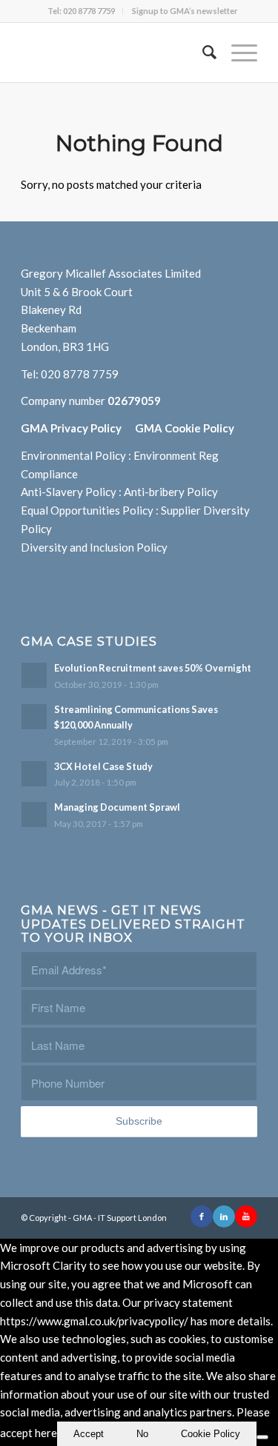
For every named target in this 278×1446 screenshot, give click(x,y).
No (142, 1433)
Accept (88, 1433)
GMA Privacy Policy (78, 428)
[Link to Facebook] (202, 1216)
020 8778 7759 (80, 374)
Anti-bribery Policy (171, 491)
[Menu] (236, 52)
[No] (262, 1437)
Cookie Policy (210, 1433)
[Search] (202, 52)
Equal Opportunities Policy (87, 510)
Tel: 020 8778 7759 (81, 11)
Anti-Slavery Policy (68, 491)
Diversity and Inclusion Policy (94, 547)
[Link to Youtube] (246, 1216)
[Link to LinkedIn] (224, 1216)
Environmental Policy (73, 455)
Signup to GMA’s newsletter (185, 11)
